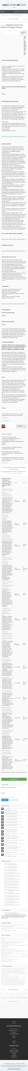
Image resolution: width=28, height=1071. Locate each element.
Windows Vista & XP (14, 1033)
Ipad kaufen (3, 937)
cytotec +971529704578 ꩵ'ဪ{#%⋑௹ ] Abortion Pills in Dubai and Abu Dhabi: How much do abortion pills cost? (14, 972)
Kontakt (4, 997)
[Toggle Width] (3, 994)
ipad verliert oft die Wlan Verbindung (8, 949)
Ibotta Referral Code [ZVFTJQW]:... (11, 912)
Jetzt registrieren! (14, 779)
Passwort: (3, 793)
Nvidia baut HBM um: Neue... (10, 872)
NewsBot (6, 864)
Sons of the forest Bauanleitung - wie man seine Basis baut (14, 827)
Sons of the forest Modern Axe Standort (12, 818)
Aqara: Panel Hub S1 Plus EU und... (11, 866)
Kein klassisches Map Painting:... (10, 863)
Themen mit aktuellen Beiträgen (16, 14)
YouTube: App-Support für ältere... (11, 880)
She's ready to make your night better (9, 930)
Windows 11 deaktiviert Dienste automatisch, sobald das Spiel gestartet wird (14, 928)
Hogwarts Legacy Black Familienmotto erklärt (13, 824)
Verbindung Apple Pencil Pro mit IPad (8, 961)
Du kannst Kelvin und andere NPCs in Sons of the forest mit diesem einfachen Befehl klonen (15, 812)
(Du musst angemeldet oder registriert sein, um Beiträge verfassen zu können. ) (14, 468)
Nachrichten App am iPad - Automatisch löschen (11, 942)
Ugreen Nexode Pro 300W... (9, 889)
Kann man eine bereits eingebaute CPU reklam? (7, 660)
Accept (9, 1068)
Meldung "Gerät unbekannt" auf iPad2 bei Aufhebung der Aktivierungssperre (14, 954)
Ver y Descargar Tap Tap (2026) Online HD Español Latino (13, 983)
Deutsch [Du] (22, 994)
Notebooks (14, 1055)
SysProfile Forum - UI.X (11, 994)
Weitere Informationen (15, 1068)
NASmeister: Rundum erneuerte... (10, 875)
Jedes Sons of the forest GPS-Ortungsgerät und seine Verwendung (14, 834)
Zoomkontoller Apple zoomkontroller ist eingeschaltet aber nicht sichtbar (14, 957)
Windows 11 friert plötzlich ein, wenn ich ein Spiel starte (12, 925)
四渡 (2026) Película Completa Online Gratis (10, 976)
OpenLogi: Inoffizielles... (9, 892)
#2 (26, 462)
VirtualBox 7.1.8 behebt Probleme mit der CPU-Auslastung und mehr (6, 612)
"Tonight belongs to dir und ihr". (7, 926)
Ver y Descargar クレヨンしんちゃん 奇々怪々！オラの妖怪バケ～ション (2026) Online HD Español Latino (14, 978)
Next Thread (18, 473)
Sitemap (12, 997)
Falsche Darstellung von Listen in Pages (9, 959)
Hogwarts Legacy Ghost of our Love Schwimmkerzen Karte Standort (14, 854)
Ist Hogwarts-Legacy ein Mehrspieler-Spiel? (12, 821)
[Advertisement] (12, 45)
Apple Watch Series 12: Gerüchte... (11, 895)
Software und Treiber (14, 1050)
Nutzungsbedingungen (21, 997)
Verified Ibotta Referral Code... (10, 901)
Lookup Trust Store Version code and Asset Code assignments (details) (14, 939)
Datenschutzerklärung (13, 1001)
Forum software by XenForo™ (9, 1063)
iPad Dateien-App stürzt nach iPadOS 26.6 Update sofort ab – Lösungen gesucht (14, 946)
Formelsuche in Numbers (6, 960)
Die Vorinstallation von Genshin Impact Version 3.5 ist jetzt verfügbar (15, 809)
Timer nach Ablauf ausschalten (7, 944)
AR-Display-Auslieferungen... (9, 869)
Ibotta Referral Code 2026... (9, 904)
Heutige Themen (4, 14)
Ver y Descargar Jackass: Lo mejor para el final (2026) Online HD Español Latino (14, 974)
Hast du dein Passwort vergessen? (8, 797)
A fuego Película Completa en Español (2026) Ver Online (12, 984)
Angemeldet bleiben (14, 800)
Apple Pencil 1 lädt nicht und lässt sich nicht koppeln (11, 950)
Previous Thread (11, 473)
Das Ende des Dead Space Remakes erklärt (12, 837)
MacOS (14, 1037)
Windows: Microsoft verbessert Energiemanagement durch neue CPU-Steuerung (7, 585)
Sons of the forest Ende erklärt (10, 830)
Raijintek (18, 414)
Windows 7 (14, 1032)
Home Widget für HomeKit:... (10, 878)
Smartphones (14, 1056)
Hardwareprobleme (14, 1051)
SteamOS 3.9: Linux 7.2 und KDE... (10, 886)
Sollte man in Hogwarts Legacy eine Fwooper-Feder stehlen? (14, 844)
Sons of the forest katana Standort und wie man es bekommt (14, 841)
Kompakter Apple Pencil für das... (10, 898)
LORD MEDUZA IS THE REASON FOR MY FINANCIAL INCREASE (13, 968)
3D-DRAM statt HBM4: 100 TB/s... (10, 883)
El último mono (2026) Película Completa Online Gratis (12, 970)
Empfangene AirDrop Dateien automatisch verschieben (12, 941)
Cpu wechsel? (5, 677)
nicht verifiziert (4, 947)
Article (5, 810)
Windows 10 (11, 1030)
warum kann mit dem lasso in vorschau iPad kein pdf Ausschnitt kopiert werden (14, 952)
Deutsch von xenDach (20, 1063)
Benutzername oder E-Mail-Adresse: (8, 787)
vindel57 (5, 902)
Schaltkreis (6, 913)
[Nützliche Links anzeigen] (26, 19)
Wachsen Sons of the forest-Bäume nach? (12, 815)
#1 (26, 417)
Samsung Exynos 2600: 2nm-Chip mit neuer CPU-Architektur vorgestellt (7, 561)
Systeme (14, 1053)
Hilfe (8, 997)
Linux (14, 1035)
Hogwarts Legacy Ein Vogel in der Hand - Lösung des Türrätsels (14, 851)
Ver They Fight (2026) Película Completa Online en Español (13, 979)
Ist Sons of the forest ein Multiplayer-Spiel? (12, 847)
